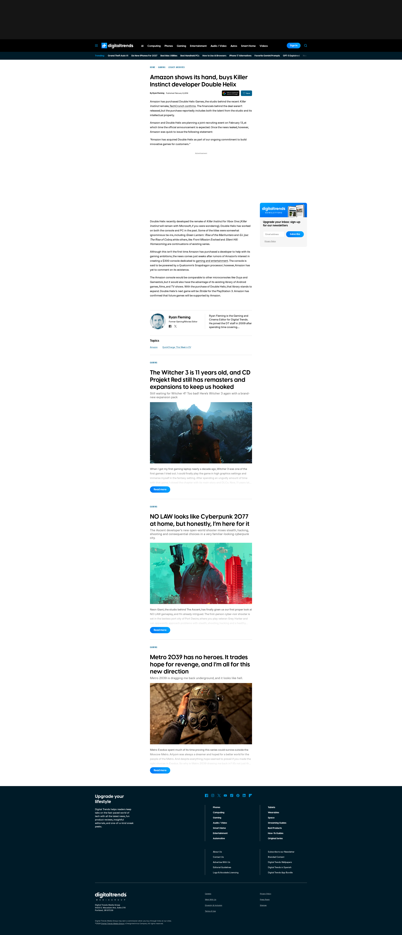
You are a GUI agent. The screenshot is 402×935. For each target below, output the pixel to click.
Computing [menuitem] (154, 46)
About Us (217, 851)
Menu (96, 45)
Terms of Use (210, 911)
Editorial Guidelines (222, 867)
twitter (175, 326)
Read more (160, 489)
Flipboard (250, 795)
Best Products (275, 828)
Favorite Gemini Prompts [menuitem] (267, 55)
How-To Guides (275, 833)
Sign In (293, 45)
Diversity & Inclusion (213, 905)
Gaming (217, 817)
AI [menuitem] (142, 46)
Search (305, 45)
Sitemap (263, 905)
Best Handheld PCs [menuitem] (189, 55)
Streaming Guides (277, 823)
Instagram (212, 795)
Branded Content (276, 857)
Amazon (154, 347)
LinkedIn (244, 795)
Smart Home (219, 828)
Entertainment (220, 833)
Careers (208, 893)
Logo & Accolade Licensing (226, 872)
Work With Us (210, 899)
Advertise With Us (221, 862)
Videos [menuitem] (264, 46)
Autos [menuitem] (234, 46)
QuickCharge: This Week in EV (176, 347)
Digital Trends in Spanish (279, 867)
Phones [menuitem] (169, 46)
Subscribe (295, 234)
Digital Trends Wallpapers (280, 862)
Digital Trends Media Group (112, 923)
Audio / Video (220, 823)
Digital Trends (111, 50)
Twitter (219, 795)
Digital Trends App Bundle (280, 872)
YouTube (225, 795)
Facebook (206, 795)
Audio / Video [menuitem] (219, 46)
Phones (216, 807)
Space (271, 817)
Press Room (265, 899)
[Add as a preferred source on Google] (230, 93)
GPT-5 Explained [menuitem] (291, 55)
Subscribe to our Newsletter (281, 851)
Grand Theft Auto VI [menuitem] (118, 55)
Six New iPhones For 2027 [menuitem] (144, 55)
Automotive (219, 838)
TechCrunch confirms (183, 106)
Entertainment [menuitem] (198, 46)
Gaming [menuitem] (181, 46)
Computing (218, 812)
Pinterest (237, 795)
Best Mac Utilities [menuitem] (168, 55)
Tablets (271, 807)
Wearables (273, 812)
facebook (170, 326)
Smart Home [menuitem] (248, 46)
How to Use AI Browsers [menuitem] (214, 55)
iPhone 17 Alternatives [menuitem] (240, 55)
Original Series (275, 838)
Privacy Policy (270, 241)
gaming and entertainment (212, 260)
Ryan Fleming (158, 93)
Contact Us (218, 857)
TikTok (231, 795)
